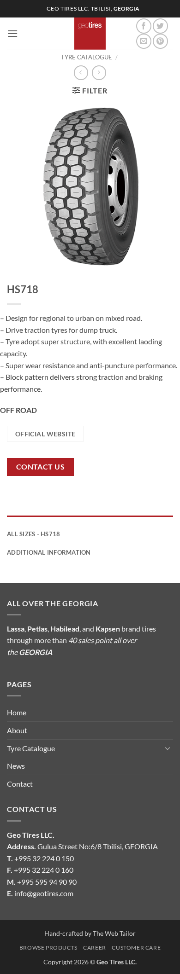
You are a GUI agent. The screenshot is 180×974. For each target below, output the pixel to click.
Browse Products (48, 947)
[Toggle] (167, 748)
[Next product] (81, 72)
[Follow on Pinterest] (160, 41)
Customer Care (136, 947)
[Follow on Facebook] (143, 26)
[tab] (90, 520)
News (16, 765)
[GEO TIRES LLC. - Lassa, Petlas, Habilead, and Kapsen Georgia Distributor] (90, 33)
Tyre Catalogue (86, 57)
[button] (12, 33)
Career (94, 947)
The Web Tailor (114, 933)
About (17, 730)
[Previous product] (99, 72)
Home (16, 712)
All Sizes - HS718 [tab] (33, 534)
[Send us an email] (143, 41)
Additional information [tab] (49, 552)
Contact (20, 783)
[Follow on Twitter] (160, 26)
